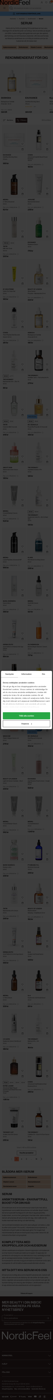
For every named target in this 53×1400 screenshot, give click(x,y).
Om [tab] (43, 674)
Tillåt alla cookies (26, 716)
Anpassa (25, 724)
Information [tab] (26, 674)
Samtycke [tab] (9, 674)
